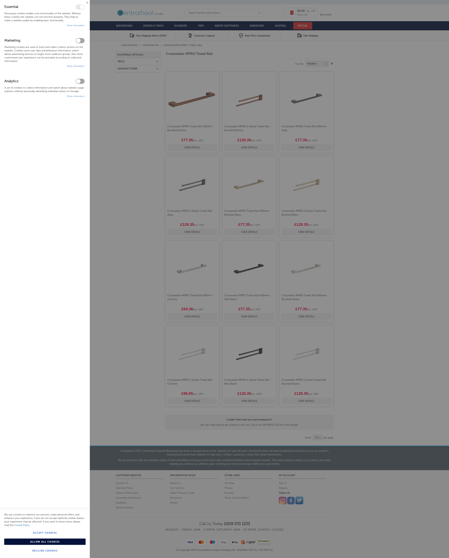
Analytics (80, 81)
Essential (80, 6)
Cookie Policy (22, 525)
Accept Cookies (45, 532)
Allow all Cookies (45, 541)
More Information (76, 25)
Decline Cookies (45, 550)
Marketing (80, 40)
